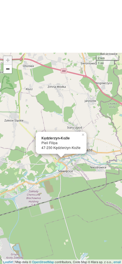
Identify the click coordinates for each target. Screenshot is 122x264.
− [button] (8, 69)
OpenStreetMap (43, 261)
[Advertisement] (61, 26)
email (117, 261)
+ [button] (8, 60)
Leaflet (8, 261)
